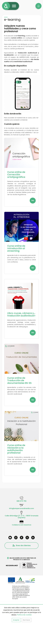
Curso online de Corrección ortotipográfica (16, 175)
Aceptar (16, 620)
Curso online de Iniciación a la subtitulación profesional (16, 449)
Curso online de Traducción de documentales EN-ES (19, 380)
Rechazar (26, 620)
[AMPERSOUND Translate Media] (6, 6)
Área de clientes (23, 545)
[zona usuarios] (39, 6)
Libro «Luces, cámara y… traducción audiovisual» (21, 314)
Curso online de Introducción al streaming (16, 248)
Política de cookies (24, 615)
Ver (32, 200)
